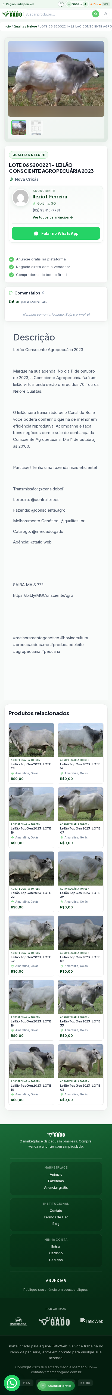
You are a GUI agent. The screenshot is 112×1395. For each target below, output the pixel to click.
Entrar (14, 301)
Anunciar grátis (56, 1187)
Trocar (62, 2)
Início (7, 26)
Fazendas (56, 1181)
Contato (56, 1211)
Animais (56, 1174)
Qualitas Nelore (25, 26)
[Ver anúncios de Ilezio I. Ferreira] (20, 198)
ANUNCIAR (56, 1281)
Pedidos (56, 1260)
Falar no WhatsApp (60, 233)
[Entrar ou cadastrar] (106, 14)
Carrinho (56, 1253)
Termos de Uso (55, 1217)
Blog (56, 1224)
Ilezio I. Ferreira (50, 196)
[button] (12, 1383)
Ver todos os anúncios (53, 217)
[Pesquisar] (95, 13)
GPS (105, 3)
